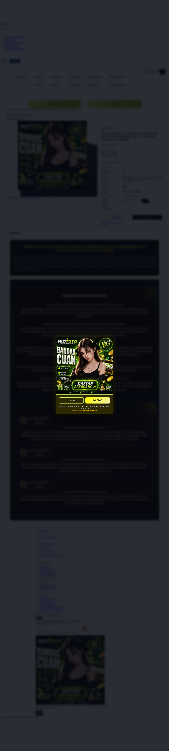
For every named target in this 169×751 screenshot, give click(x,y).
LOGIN (71, 400)
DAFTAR (97, 400)
